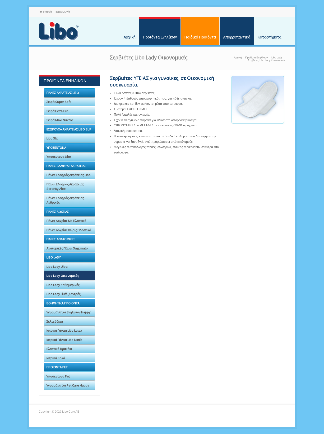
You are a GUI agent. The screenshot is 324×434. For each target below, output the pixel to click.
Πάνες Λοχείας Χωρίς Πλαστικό (68, 230)
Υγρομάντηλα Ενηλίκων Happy (68, 312)
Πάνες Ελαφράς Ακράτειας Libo (68, 175)
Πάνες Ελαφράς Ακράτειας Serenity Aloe (65, 186)
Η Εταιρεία (46, 11)
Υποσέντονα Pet (58, 376)
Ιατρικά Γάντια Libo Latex (64, 330)
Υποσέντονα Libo (58, 156)
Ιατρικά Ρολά (55, 358)
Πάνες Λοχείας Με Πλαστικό (66, 221)
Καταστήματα (269, 37)
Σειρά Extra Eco (57, 111)
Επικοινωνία (63, 11)
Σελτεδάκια (54, 321)
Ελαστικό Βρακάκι (59, 349)
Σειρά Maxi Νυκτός (59, 120)
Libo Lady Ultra (57, 266)
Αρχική (129, 37)
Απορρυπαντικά (236, 37)
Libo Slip (52, 138)
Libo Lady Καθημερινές (62, 285)
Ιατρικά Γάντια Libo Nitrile (64, 340)
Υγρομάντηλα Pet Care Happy (67, 385)
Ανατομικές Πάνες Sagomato (67, 248)
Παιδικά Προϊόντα (200, 37)
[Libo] (59, 31)
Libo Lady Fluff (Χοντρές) (63, 294)
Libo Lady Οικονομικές (62, 275)
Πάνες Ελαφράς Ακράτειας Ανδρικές (65, 200)
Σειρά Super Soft (58, 102)
